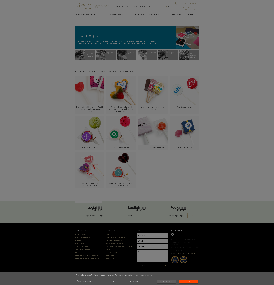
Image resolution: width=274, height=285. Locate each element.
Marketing (136, 282)
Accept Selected (166, 282)
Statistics (112, 282)
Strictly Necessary (84, 282)
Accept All (188, 282)
